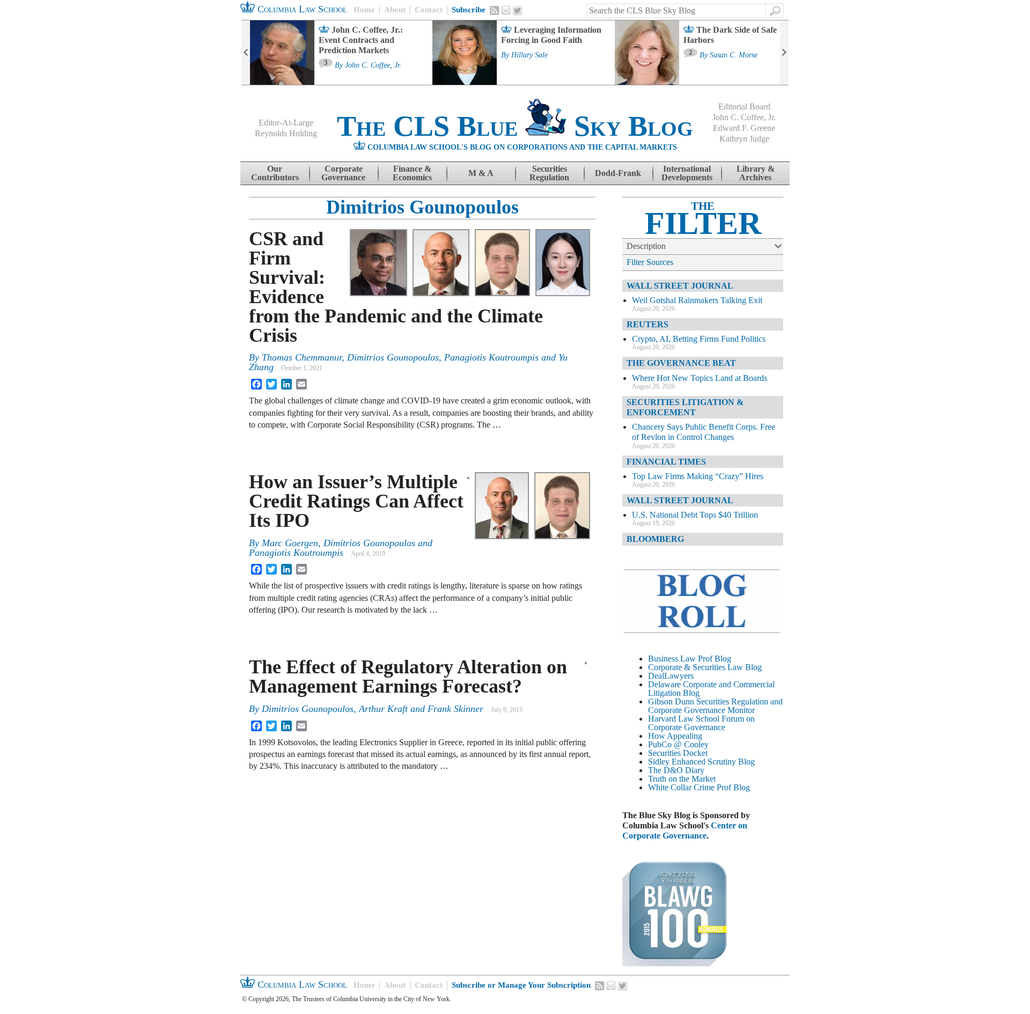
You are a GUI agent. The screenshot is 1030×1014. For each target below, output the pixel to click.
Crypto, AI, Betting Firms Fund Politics (699, 338)
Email (506, 10)
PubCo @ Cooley (678, 744)
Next (784, 52)
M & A (481, 173)
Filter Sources (650, 262)
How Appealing (675, 735)
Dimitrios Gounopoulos (422, 207)
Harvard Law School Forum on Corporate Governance (701, 723)
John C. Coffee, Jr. (373, 65)
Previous (245, 52)
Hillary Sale (529, 55)
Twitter (517, 10)
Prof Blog (733, 787)
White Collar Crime (681, 787)
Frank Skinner (455, 708)
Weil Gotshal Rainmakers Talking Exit (697, 300)
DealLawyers (671, 675)
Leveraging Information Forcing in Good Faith (551, 35)
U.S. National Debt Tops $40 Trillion (695, 514)
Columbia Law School (301, 9)
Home (364, 9)
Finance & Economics (412, 173)
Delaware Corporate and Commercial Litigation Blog (711, 688)
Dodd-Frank (618, 173)
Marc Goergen (290, 543)
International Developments (686, 173)
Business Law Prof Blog (689, 658)
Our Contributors (275, 173)
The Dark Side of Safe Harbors (730, 35)
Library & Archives (756, 173)
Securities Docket (678, 753)
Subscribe (468, 9)
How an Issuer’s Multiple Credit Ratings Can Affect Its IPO (356, 501)
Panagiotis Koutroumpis (491, 357)
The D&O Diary (676, 770)
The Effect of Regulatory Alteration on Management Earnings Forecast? (408, 676)
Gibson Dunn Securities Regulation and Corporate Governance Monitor (715, 706)
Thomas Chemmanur (302, 357)
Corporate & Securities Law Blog (705, 667)
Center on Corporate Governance (684, 830)
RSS (494, 10)
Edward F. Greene (744, 128)
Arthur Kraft (383, 708)
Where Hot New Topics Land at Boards (699, 378)
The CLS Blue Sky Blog (515, 126)
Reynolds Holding (286, 133)
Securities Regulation (549, 173)
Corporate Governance (343, 173)
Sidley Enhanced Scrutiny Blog (701, 761)
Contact (429, 9)
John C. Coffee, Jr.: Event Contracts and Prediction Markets (361, 40)
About (395, 9)
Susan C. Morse (733, 55)
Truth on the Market (682, 778)
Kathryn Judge (744, 138)
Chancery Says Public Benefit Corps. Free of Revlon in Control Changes (703, 432)
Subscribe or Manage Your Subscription (521, 985)
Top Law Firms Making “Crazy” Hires (697, 476)
